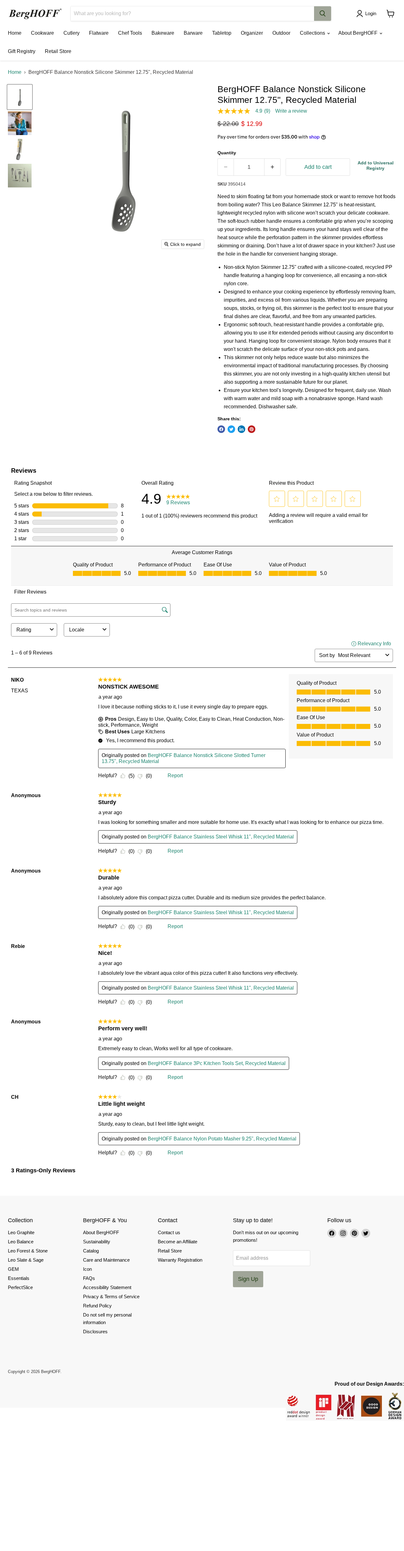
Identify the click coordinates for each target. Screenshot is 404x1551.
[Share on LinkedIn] (241, 429)
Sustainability (96, 1241)
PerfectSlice (20, 1287)
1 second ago (376, 165)
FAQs (89, 1278)
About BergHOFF (358, 33)
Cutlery (71, 33)
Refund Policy (97, 1305)
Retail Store (58, 51)
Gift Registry (21, 51)
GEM (13, 1269)
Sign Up (248, 1279)
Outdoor (281, 33)
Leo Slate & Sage (26, 1260)
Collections (313, 33)
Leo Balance (20, 1241)
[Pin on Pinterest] (251, 429)
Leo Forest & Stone (28, 1250)
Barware (193, 33)
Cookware (42, 33)
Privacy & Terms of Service (111, 1296)
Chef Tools (130, 33)
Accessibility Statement (107, 1287)
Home (14, 33)
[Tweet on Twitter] (231, 429)
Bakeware (163, 33)
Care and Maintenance (106, 1260)
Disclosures (95, 1331)
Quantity (226, 152)
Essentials (18, 1278)
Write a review (291, 111)
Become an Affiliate (177, 1241)
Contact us (169, 1232)
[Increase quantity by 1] (272, 167)
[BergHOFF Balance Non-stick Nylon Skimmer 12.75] (19, 97)
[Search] (322, 13)
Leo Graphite (21, 1232)
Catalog (91, 1250)
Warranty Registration (180, 1260)
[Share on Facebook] (221, 429)
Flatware (99, 33)
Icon (87, 1269)
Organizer (252, 33)
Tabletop (221, 33)
